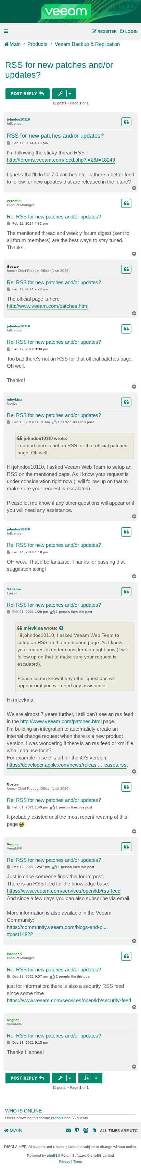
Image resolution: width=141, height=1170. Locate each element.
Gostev (13, 266)
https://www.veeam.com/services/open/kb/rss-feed (63, 891)
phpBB (52, 1155)
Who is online (23, 1111)
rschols (57, 1118)
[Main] (70, 12)
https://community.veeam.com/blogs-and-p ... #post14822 (57, 930)
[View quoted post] (62, 628)
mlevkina (14, 399)
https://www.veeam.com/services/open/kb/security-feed (69, 1000)
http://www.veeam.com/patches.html (47, 306)
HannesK (14, 954)
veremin (14, 201)
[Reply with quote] (126, 121)
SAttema (14, 589)
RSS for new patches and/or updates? (59, 69)
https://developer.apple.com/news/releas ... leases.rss (67, 765)
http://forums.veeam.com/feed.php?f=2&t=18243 (61, 160)
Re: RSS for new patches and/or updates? (54, 216)
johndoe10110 (18, 119)
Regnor (13, 844)
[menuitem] (128, 31)
